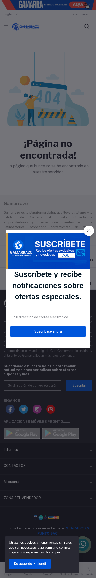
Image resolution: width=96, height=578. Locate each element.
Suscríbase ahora (48, 331)
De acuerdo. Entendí (30, 564)
